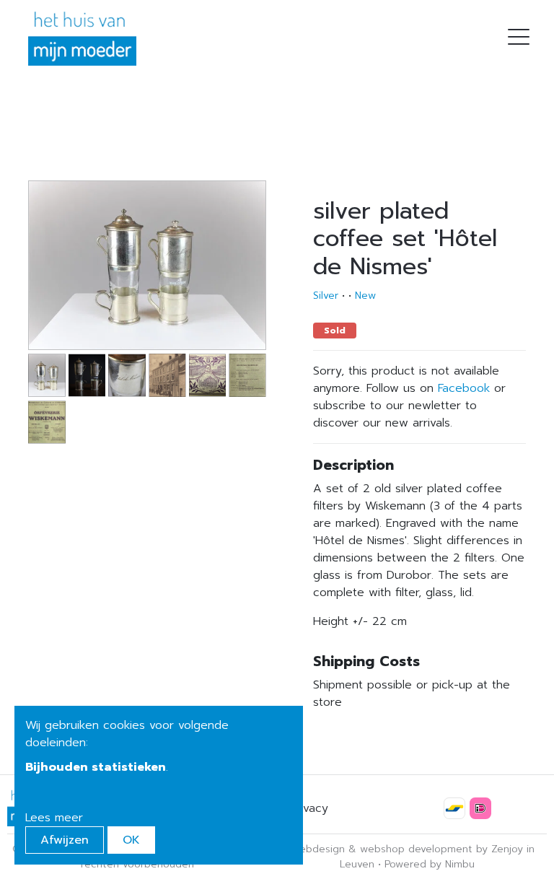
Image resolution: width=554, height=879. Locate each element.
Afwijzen (64, 840)
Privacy (308, 808)
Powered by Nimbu (429, 864)
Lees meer (54, 817)
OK (131, 840)
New (365, 295)
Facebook (464, 388)
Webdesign (317, 849)
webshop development (416, 849)
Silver (325, 295)
